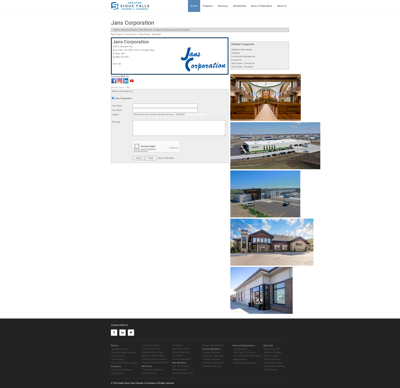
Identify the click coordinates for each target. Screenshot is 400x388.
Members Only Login (212, 366)
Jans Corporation (131, 41)
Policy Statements (180, 352)
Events (194, 6)
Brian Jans (120, 53)
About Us (282, 6)
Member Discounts (211, 359)
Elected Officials (149, 373)
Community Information (121, 370)
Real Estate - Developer (242, 67)
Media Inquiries (240, 359)
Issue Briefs (177, 356)
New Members (145, 30)
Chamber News (240, 349)
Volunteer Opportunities (213, 363)
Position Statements (181, 359)
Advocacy (223, 6)
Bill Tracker (177, 345)
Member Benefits (180, 369)
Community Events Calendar (124, 363)
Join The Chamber (180, 366)
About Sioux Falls (272, 349)
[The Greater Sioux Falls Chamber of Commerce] (130, 5)
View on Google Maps (145, 50)
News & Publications (261, 6)
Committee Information (213, 356)
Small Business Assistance (154, 359)
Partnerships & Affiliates (275, 366)
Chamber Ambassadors (182, 373)
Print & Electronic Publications (247, 356)
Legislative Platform (181, 349)
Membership (239, 6)
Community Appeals (151, 345)
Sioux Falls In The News (244, 352)
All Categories (183, 30)
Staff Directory (270, 369)
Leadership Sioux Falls (152, 352)
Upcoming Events (119, 349)
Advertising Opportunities (244, 363)
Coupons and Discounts (165, 30)
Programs (208, 6)
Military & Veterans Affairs (153, 356)
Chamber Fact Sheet (273, 363)
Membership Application (213, 345)
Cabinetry (235, 53)
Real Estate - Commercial (243, 63)
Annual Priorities (271, 356)
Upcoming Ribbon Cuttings (123, 352)
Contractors (236, 60)
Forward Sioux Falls (151, 349)
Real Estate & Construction (123, 34)
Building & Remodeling (241, 49)
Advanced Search (130, 30)
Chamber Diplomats (212, 352)
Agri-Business (117, 373)
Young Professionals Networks (156, 362)
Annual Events (118, 356)
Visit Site (117, 64)
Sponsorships (117, 359)
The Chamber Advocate (152, 369)
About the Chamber (272, 352)
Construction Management (243, 56)
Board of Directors (272, 359)
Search (116, 30)
